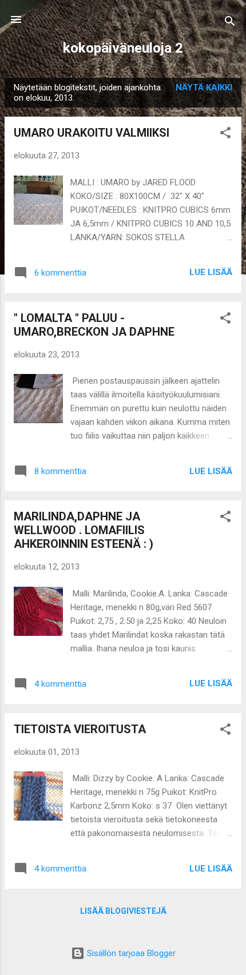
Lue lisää (210, 272)
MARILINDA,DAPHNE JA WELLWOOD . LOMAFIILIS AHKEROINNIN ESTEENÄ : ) (83, 530)
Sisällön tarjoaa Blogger (130, 953)
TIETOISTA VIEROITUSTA (80, 729)
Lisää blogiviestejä (123, 911)
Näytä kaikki (204, 87)
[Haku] (230, 23)
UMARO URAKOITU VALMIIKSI (91, 133)
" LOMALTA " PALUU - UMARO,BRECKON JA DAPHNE (94, 325)
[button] (225, 135)
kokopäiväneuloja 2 (123, 48)
